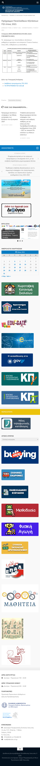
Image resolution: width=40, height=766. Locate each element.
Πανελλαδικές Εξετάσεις (14, 100)
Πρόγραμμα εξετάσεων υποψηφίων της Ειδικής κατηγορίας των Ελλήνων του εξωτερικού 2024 (9, 117)
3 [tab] (22, 240)
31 (4, 273)
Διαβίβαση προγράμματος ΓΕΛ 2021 (16, 83)
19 (15, 267)
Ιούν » (9, 276)
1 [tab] (17, 240)
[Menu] (37, 2)
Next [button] (35, 226)
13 (20, 264)
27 (20, 270)
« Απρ (3, 276)
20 (20, 267)
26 (15, 270)
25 (9, 270)
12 (15, 264)
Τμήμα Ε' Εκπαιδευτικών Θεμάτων (22, 15)
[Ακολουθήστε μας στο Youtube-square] (37, 148)
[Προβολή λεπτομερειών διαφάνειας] (29, 232)
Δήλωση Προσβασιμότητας (10, 696)
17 (4, 267)
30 (36, 270)
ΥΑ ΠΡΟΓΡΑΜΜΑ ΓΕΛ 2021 (13, 86)
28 (25, 270)
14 (25, 264)
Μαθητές (4, 15)
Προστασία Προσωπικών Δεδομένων (13, 694)
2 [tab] (20, 240)
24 (4, 270)
